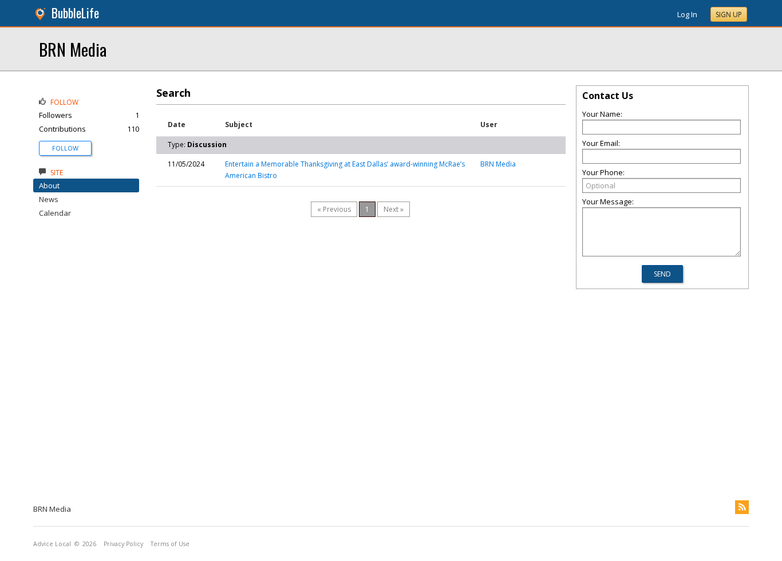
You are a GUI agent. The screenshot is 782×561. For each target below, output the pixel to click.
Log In (687, 14)
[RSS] (742, 507)
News (48, 199)
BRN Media (72, 49)
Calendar (55, 213)
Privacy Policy (123, 544)
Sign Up (729, 14)
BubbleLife (75, 13)
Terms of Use (170, 544)
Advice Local (52, 544)
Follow (65, 148)
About (49, 185)
